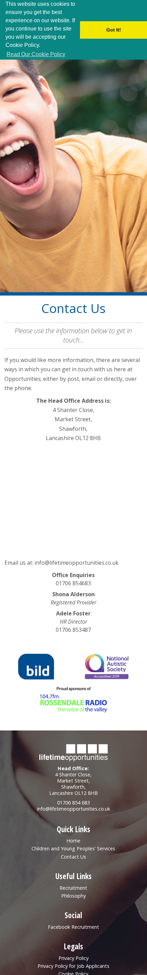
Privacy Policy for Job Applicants (73, 966)
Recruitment (73, 888)
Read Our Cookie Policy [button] (35, 54)
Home (73, 840)
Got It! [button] (113, 30)
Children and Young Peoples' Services (73, 848)
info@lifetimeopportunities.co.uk (77, 562)
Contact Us (73, 856)
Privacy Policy (73, 958)
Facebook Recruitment (73, 927)
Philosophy (73, 895)
